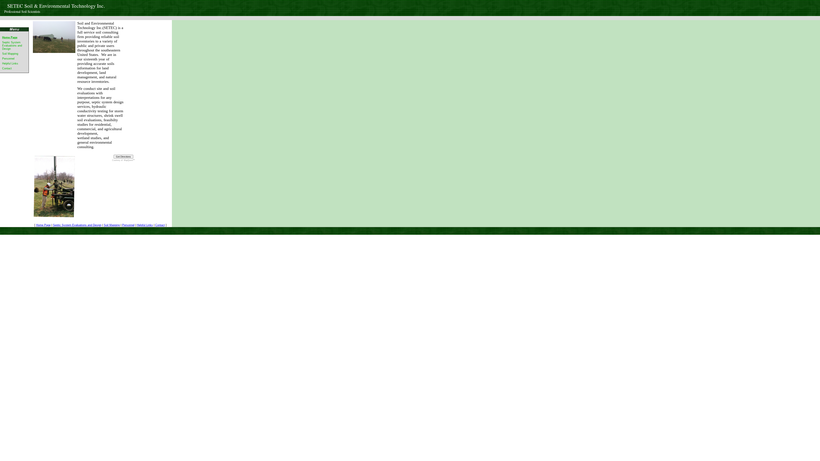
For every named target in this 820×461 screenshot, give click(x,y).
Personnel (8, 58)
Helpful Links (10, 63)
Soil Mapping (10, 53)
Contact (7, 68)
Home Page (9, 37)
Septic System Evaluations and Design (12, 45)
